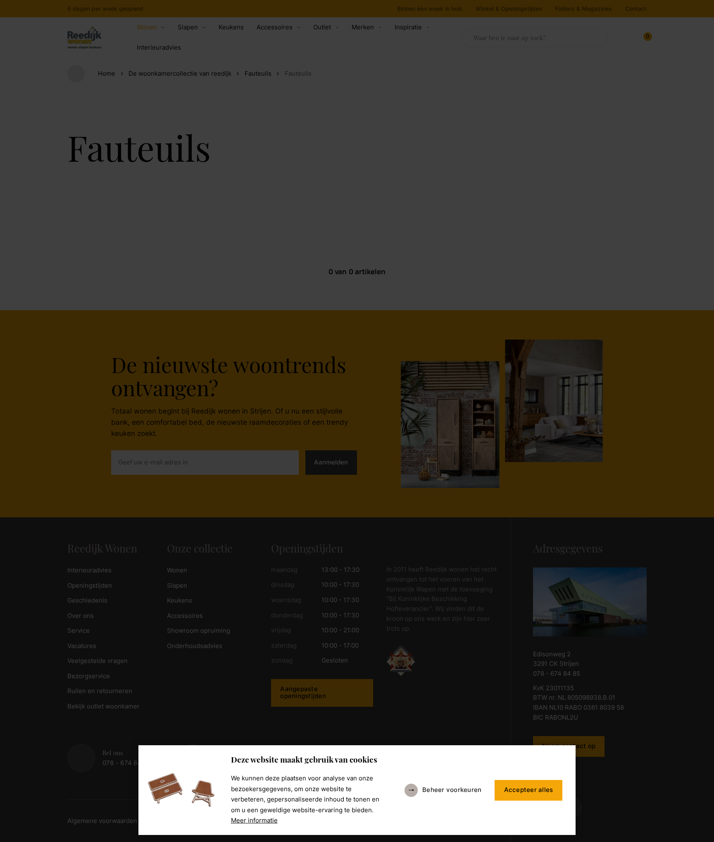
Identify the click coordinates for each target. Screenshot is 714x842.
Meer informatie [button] (254, 820)
